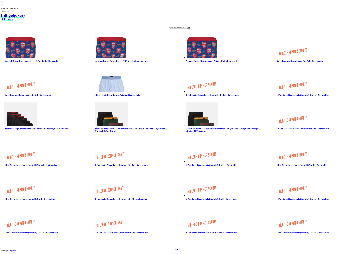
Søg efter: (3, 11)
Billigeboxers (12, 250)
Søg (188, 27)
